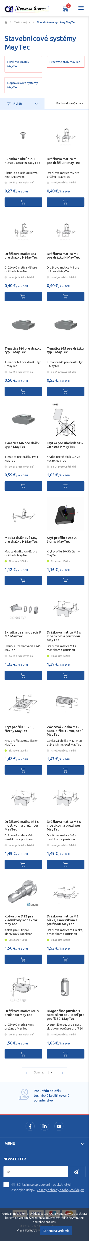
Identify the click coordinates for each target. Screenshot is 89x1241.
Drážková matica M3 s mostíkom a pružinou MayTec (64, 636)
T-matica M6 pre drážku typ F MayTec (23, 445)
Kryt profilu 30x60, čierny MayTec (19, 729)
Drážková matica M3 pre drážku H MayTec (21, 255)
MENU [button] (10, 1144)
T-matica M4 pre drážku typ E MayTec (23, 350)
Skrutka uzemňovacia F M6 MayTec (23, 634)
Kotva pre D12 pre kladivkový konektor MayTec (21, 920)
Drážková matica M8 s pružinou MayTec (22, 1013)
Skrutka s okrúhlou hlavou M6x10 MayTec (22, 161)
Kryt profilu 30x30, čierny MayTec (62, 539)
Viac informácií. (27, 1230)
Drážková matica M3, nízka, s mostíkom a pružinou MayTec (63, 920)
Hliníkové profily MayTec (18, 64)
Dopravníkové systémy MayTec (22, 85)
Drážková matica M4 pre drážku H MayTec (63, 255)
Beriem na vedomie (56, 1231)
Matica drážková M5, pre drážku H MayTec (21, 539)
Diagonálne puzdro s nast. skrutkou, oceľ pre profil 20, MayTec (65, 1014)
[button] (65, 8)
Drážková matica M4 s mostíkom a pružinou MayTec (22, 825)
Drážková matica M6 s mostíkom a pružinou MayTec (64, 825)
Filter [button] (17, 103)
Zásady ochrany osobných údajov (60, 1190)
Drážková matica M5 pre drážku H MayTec (63, 161)
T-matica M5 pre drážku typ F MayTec (65, 350)
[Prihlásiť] (77, 1171)
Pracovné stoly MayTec (65, 61)
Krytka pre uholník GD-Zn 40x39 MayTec (65, 445)
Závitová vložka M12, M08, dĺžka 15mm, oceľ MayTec (65, 731)
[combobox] (69, 103)
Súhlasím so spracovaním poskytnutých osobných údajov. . (47, 1187)
